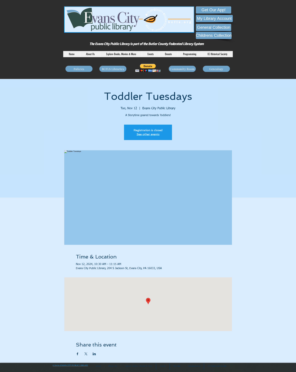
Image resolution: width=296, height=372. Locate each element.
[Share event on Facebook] (77, 353)
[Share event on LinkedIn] (94, 353)
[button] (90, 54)
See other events (148, 134)
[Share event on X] (86, 353)
